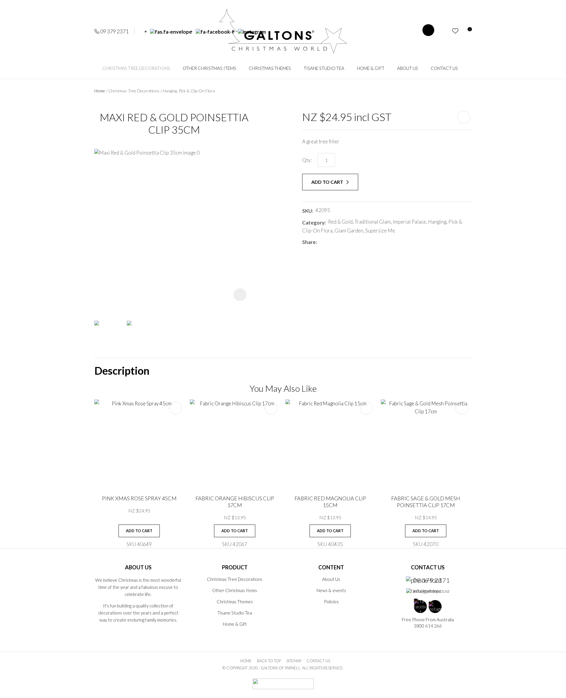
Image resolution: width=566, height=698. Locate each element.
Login (444, 31)
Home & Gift (370, 68)
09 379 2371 (114, 31)
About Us (407, 68)
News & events (331, 590)
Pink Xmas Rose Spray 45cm (139, 498)
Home (99, 90)
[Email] (337, 242)
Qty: (307, 160)
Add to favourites (175, 408)
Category (313, 222)
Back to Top (269, 660)
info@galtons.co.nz (431, 591)
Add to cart (327, 182)
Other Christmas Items (209, 68)
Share (309, 242)
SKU (307, 211)
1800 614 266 (428, 625)
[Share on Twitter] (328, 242)
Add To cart (139, 530)
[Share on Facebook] (320, 242)
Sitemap (293, 660)
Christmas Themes (270, 68)
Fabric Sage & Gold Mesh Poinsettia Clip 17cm (425, 501)
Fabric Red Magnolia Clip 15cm (330, 501)
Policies (331, 601)
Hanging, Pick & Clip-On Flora (189, 90)
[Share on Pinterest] (345, 242)
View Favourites (455, 31)
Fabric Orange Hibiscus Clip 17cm (234, 501)
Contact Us (444, 68)
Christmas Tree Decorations (136, 68)
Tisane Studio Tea (324, 68)
